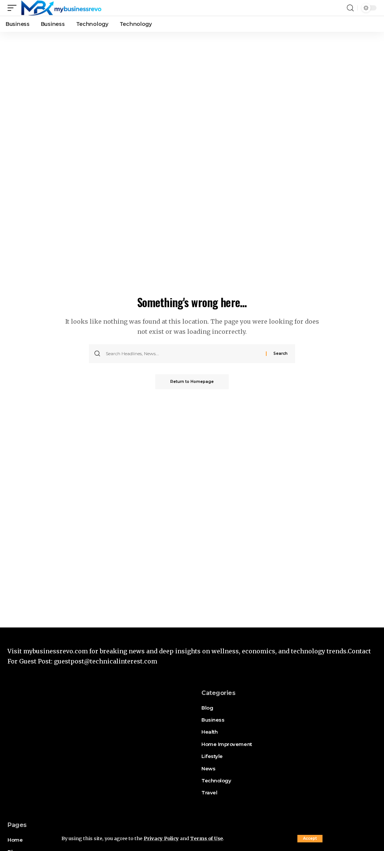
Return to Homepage (192, 381)
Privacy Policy (161, 838)
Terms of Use (206, 838)
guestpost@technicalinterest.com (105, 661)
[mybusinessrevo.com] (61, 8)
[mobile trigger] (14, 8)
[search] (350, 8)
